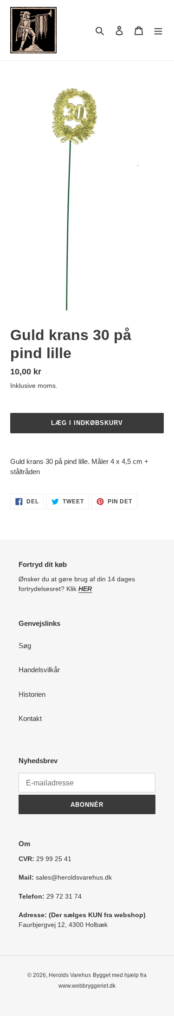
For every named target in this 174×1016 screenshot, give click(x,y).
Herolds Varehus (70, 975)
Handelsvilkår (39, 670)
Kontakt (30, 718)
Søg (25, 645)
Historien (32, 694)
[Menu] (158, 30)
